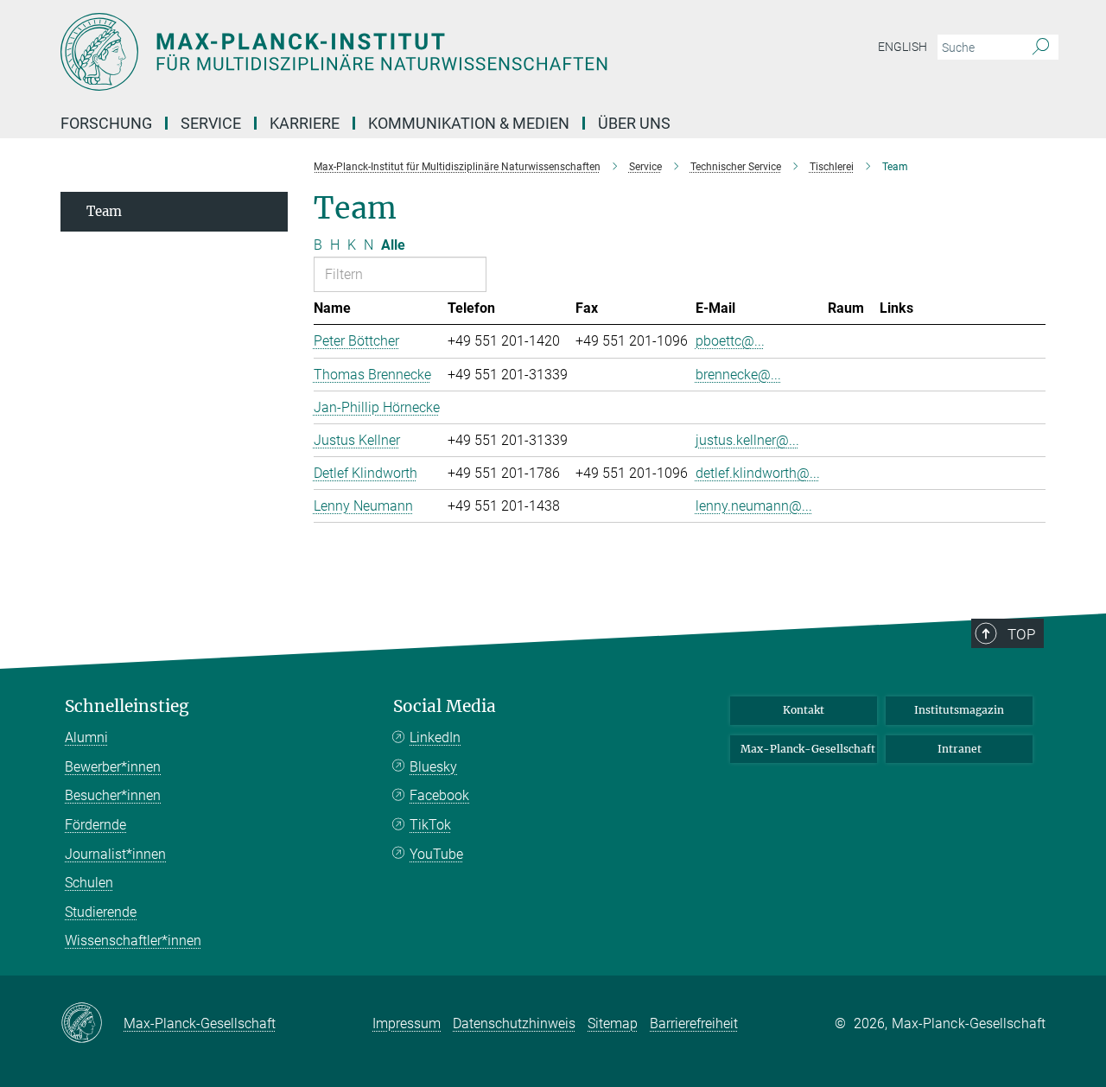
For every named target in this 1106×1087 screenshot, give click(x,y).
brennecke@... (738, 374)
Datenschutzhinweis (514, 1023)
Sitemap (613, 1023)
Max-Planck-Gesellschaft (808, 748)
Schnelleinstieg (127, 706)
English (902, 47)
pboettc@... (730, 341)
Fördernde (95, 825)
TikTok (430, 825)
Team (104, 211)
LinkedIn (435, 737)
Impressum (406, 1023)
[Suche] (1040, 47)
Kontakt (803, 709)
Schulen (89, 882)
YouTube (436, 854)
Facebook (439, 795)
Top (1021, 634)
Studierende (101, 912)
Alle (393, 245)
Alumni (86, 737)
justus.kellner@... (747, 440)
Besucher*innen (113, 795)
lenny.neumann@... (754, 506)
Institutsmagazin (959, 709)
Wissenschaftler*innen (133, 940)
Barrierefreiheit (694, 1023)
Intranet (960, 748)
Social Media (444, 706)
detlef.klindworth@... (758, 473)
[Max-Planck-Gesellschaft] (92, 1024)
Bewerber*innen (113, 767)
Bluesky (433, 767)
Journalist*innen (115, 854)
